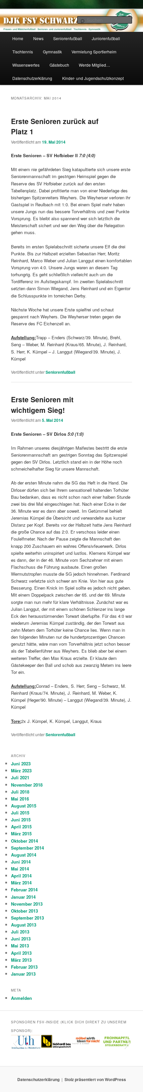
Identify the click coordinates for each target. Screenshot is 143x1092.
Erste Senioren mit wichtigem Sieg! (42, 404)
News (38, 38)
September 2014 (27, 848)
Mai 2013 (20, 945)
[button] (16, 1042)
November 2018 (27, 785)
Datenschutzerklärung (32, 78)
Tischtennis (22, 51)
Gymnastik (52, 51)
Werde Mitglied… (94, 65)
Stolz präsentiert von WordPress (95, 1079)
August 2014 (23, 855)
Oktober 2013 (24, 911)
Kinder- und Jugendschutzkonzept (93, 78)
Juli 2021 (20, 777)
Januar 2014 (23, 897)
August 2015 (23, 806)
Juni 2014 (21, 862)
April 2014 (21, 875)
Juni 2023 (21, 763)
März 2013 (21, 960)
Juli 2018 (20, 792)
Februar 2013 (24, 967)
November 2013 (27, 904)
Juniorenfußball (106, 38)
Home (17, 38)
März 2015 (21, 833)
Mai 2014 (20, 869)
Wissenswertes (26, 65)
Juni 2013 (21, 938)
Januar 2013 (23, 974)
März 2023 (21, 770)
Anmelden (21, 998)
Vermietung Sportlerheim (94, 51)
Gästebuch (59, 65)
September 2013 (27, 918)
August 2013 (23, 925)
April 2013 (21, 953)
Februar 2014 (24, 889)
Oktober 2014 (24, 841)
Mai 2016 (20, 799)
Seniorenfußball (67, 38)
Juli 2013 (20, 932)
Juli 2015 (20, 812)
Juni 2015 (21, 819)
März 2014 (21, 882)
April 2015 (21, 826)
